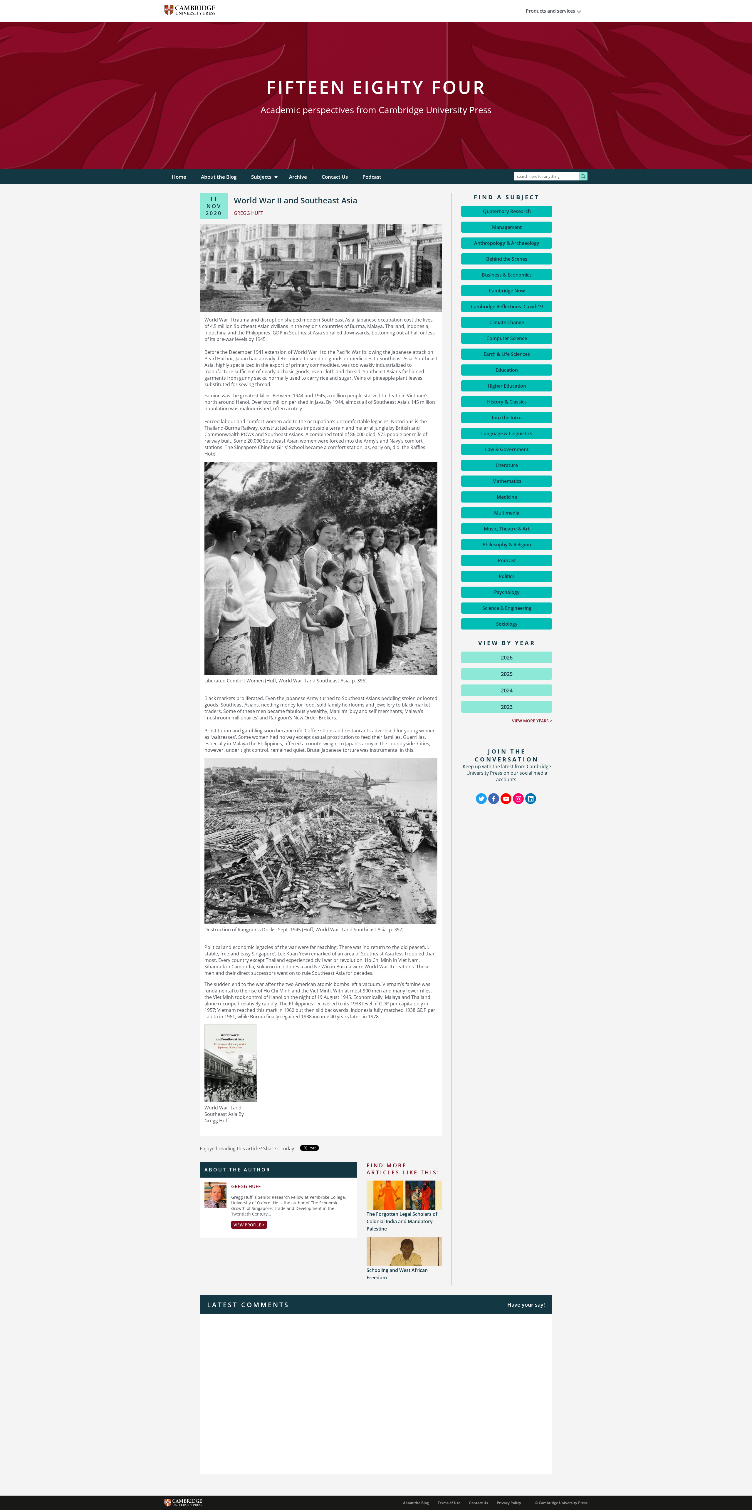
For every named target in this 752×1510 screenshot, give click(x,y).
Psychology (507, 592)
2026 (507, 657)
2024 (507, 690)
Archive (298, 176)
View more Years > (532, 721)
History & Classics (507, 402)
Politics (507, 576)
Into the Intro (507, 417)
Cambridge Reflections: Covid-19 (507, 306)
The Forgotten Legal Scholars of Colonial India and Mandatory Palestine (402, 1221)
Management (507, 227)
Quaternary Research (507, 211)
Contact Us (335, 176)
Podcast (371, 176)
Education (507, 370)
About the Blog (218, 176)
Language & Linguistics (506, 433)
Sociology (507, 624)
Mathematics (506, 481)
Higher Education (507, 386)
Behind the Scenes (506, 259)
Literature (507, 465)
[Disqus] (376, 1393)
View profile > (249, 1225)
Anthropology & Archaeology (506, 243)
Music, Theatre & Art (507, 528)
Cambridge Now (507, 290)
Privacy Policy (509, 1502)
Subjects (261, 176)
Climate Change (506, 322)
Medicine (507, 497)
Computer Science (506, 338)
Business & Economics (507, 275)
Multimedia (506, 513)
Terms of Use (449, 1502)
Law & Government (506, 449)
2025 (507, 673)
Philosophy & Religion (507, 544)
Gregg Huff (246, 1186)
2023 (507, 706)
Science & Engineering (506, 608)
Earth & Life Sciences (507, 354)
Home (179, 176)
